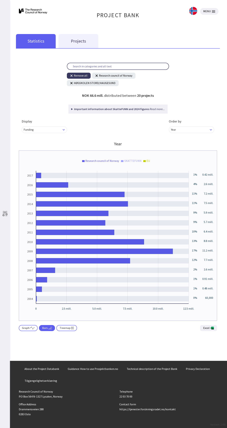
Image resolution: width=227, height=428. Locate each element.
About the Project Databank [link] (41, 369)
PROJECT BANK (118, 15)
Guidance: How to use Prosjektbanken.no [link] (93, 369)
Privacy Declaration (198, 369)
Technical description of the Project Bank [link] (152, 369)
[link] (193, 11)
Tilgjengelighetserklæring (40, 380)
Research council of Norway (115, 75)
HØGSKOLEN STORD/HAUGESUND (94, 83)
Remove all (80, 75)
